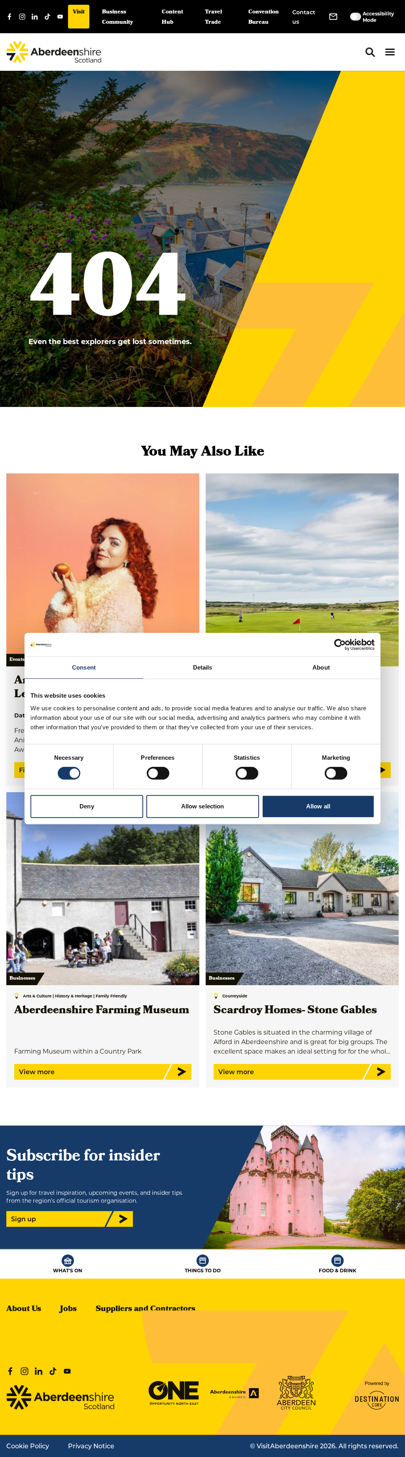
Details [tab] (202, 667)
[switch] (158, 773)
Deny (86, 806)
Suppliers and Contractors (145, 1309)
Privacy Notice (91, 1446)
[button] (390, 52)
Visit (79, 12)
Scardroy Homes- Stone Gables (295, 1011)
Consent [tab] (84, 667)
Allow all (318, 806)
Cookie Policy (27, 1446)
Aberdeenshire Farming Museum (101, 1011)
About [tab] (321, 667)
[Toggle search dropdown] (370, 52)
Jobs (68, 1309)
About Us (23, 1309)
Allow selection (202, 806)
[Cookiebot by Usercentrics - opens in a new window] (340, 645)
